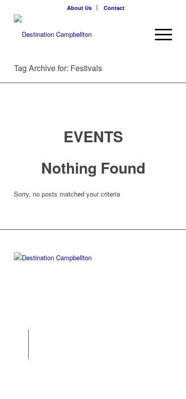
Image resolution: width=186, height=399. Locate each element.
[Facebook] (21, 351)
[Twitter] (21, 336)
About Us (79, 7)
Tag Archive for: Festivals (58, 68)
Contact (114, 7)
